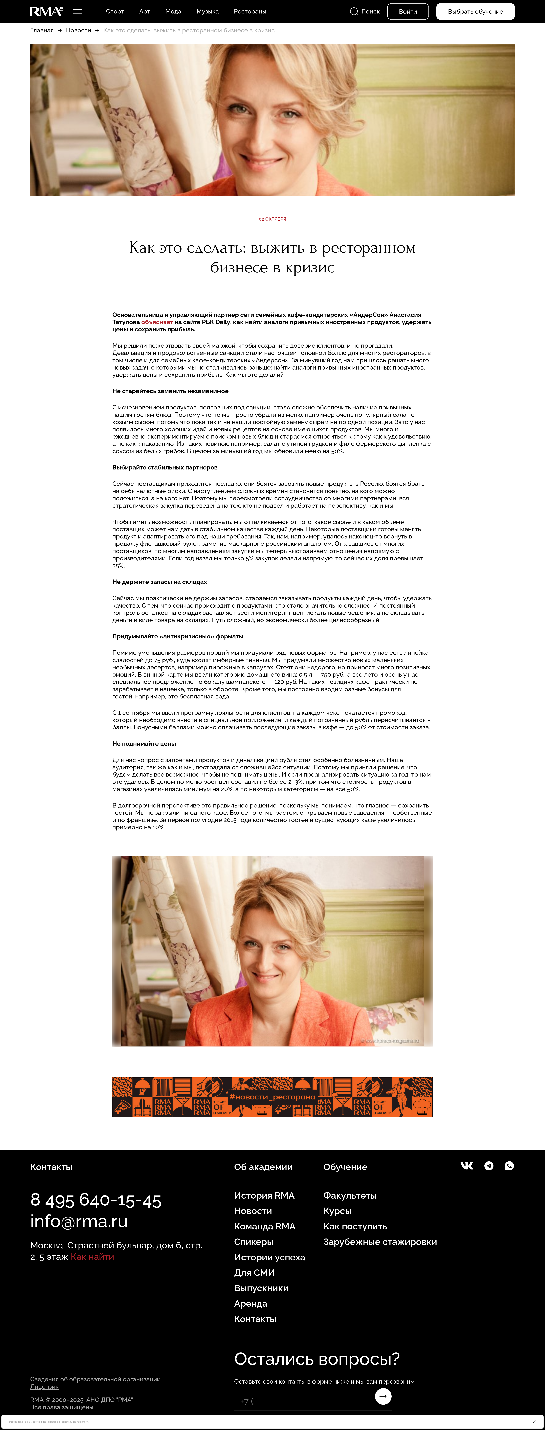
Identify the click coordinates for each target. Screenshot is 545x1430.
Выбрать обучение (475, 11)
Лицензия (44, 1386)
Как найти (92, 1256)
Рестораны (250, 11)
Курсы (337, 1210)
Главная (42, 30)
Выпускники (261, 1288)
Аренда (250, 1303)
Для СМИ (254, 1272)
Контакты (255, 1319)
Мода (173, 11)
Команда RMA (264, 1226)
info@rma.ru (79, 1221)
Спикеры (254, 1241)
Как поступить (355, 1226)
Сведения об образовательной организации (95, 1379)
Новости (78, 30)
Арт (144, 11)
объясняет (157, 322)
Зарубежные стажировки (380, 1241)
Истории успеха (269, 1257)
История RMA (264, 1195)
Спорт (115, 11)
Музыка (208, 11)
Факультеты (350, 1195)
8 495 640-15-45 (96, 1199)
